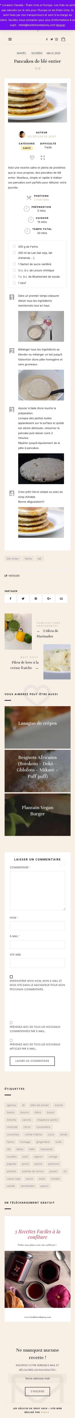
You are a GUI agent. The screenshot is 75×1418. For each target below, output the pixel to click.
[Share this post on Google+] (49, 598)
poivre (38, 1164)
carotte (26, 1119)
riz (64, 1171)
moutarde (46, 1149)
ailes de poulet (39, 1105)
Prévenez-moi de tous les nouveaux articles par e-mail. (35, 1046)
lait (39, 558)
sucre (29, 1178)
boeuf (50, 1112)
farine (28, 558)
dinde (63, 1134)
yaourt (44, 1185)
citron (27, 1127)
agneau (11, 1105)
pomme (11, 1171)
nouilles (11, 1156)
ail (23, 1105)
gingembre (43, 1141)
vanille (11, 1185)
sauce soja (13, 1178)
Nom (14, 918)
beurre (24, 1112)
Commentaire (20, 867)
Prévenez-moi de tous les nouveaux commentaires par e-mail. (35, 1029)
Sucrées (36, 53)
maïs (32, 1149)
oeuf (25, 1156)
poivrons (53, 1164)
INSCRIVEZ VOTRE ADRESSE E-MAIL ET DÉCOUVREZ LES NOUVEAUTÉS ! (37, 1367)
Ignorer (60, 25)
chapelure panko (47, 1119)
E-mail (15, 936)
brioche (11, 1119)
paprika (11, 1164)
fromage (25, 1141)
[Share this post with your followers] (23, 598)
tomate (55, 1178)
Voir (37, 731)
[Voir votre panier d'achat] (63, 39)
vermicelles (28, 1185)
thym (42, 1178)
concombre (43, 1127)
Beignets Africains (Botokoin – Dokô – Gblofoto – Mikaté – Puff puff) (37, 766)
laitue (19, 1149)
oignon (38, 1156)
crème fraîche (33, 1134)
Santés (21, 53)
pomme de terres (33, 1171)
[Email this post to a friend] (61, 598)
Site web (15, 955)
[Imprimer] (32, 157)
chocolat (12, 1127)
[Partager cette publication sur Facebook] (11, 598)
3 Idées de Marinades (38, 630)
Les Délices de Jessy (41, 136)
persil (25, 1164)
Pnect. (45, 1412)
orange (52, 1156)
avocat (59, 1105)
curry (51, 1134)
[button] (43, 157)
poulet (53, 1171)
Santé (27, 148)
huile (58, 1141)
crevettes (13, 1134)
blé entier (13, 558)
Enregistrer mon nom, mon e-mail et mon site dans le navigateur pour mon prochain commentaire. (37, 985)
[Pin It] (36, 598)
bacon (10, 1112)
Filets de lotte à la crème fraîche (38, 663)
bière (38, 1112)
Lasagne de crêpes (37, 723)
